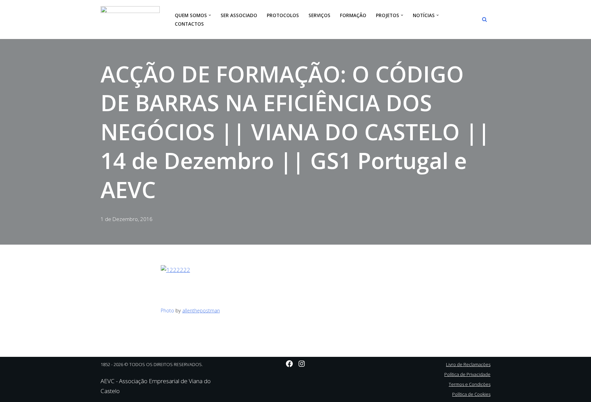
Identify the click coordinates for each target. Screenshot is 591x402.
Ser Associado (239, 15)
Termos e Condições (469, 384)
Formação (353, 15)
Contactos (189, 24)
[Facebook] (289, 364)
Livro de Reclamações (468, 364)
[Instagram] (302, 364)
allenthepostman (201, 310)
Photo (167, 310)
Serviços (319, 15)
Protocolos (283, 15)
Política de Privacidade (467, 374)
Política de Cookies (471, 394)
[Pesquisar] (484, 19)
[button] (210, 15)
